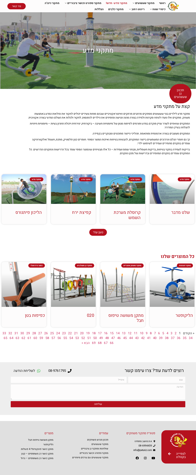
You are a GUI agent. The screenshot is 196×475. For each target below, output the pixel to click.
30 (22, 333)
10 (141, 333)
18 (94, 333)
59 (41, 338)
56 (59, 338)
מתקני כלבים (116, 9)
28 (34, 333)
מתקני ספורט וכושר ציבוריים (84, 3)
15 (112, 333)
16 (106, 333)
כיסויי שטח (159, 9)
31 (16, 333)
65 (5, 338)
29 (28, 333)
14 (118, 333)
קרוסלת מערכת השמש (127, 215)
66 (112, 343)
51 (89, 338)
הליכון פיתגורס (28, 212)
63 (17, 338)
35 (185, 338)
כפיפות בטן (35, 315)
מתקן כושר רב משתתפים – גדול (37, 458)
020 (90, 315)
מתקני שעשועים (145, 3)
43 (137, 338)
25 (52, 333)
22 (70, 333)
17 (100, 333)
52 (83, 338)
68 (100, 343)
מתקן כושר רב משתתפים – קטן (37, 454)
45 (125, 338)
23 (64, 333)
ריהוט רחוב (138, 9)
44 (131, 338)
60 (35, 338)
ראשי (162, 3)
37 (173, 338)
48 (107, 338)
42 (143, 338)
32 (10, 333)
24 (58, 333)
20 (82, 333)
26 (46, 333)
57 (53, 338)
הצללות (99, 9)
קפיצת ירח (81, 212)
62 (23, 338)
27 (40, 333)
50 (95, 338)
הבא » (86, 343)
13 (124, 333)
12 (130, 333)
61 (29, 338)
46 (119, 338)
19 (88, 333)
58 (47, 338)
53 (77, 338)
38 (167, 338)
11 (136, 333)
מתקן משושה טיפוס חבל (126, 318)
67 (106, 343)
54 (71, 338)
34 (190, 338)
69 (94, 343)
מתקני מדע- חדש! (116, 3)
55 (65, 338)
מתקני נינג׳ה (52, 3)
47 (113, 338)
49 (101, 338)
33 (4, 333)
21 (76, 333)
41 (149, 338)
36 (179, 338)
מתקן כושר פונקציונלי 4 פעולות (37, 449)
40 (155, 338)
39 (161, 338)
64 (11, 338)
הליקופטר (184, 315)
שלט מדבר (180, 212)
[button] (98, 232)
